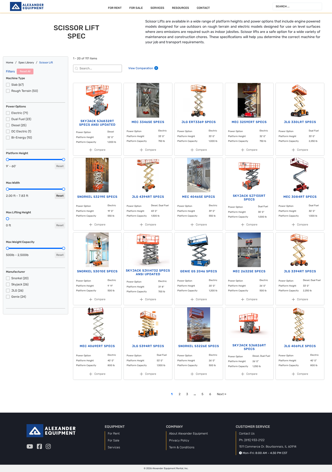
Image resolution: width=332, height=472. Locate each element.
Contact (203, 8)
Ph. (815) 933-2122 (252, 440)
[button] (35, 85)
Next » (221, 394)
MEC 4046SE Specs (198, 197)
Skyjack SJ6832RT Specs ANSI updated (97, 122)
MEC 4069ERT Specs (97, 346)
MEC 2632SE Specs (249, 271)
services (114, 447)
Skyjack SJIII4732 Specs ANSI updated (148, 272)
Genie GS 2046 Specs (198, 271)
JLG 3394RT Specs (300, 271)
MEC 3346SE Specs (148, 122)
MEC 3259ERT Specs (249, 122)
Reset (60, 166)
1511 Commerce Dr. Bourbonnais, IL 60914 (267, 446)
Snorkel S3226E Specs (198, 346)
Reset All (25, 71)
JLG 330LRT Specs (300, 122)
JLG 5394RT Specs (148, 346)
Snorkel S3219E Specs (97, 197)
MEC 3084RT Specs (300, 197)
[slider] (7, 159)
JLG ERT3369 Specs (199, 122)
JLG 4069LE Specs (300, 346)
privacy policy (179, 440)
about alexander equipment (188, 433)
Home (9, 62)
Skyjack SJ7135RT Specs (249, 197)
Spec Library (26, 62)
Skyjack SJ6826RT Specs (249, 347)
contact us (247, 433)
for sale (113, 440)
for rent (114, 433)
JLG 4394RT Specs (148, 197)
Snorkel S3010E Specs (97, 271)
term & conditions (181, 447)
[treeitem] (35, 85)
